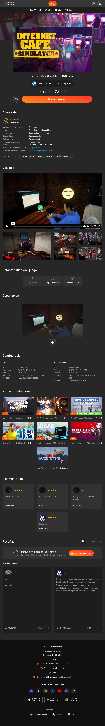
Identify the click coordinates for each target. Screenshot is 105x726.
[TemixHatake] (42, 517)
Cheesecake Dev (35, 136)
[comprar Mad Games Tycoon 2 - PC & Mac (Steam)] (52, 456)
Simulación (47, 145)
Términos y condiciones (52, 646)
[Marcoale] (8, 572)
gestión (40, 156)
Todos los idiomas (95, 541)
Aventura (32, 145)
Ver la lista (33, 127)
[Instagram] (45, 690)
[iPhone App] (34, 699)
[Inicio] (9, 4)
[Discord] (31, 690)
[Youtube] (59, 690)
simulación (23, 156)
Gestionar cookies (52, 709)
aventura (65, 156)
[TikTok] (73, 690)
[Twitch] (66, 690)
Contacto (52, 659)
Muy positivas (34, 148)
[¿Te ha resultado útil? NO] (46, 628)
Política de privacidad (52, 651)
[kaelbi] (42, 490)
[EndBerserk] (8, 490)
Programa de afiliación (52, 655)
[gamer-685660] (76, 490)
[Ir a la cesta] (93, 3)
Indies (39, 145)
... (72, 156)
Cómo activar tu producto (39, 133)
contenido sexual (52, 156)
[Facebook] (52, 690)
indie (32, 156)
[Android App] (52, 699)
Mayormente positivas (38, 150)
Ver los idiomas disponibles (40, 130)
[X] (38, 690)
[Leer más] (27, 597)
